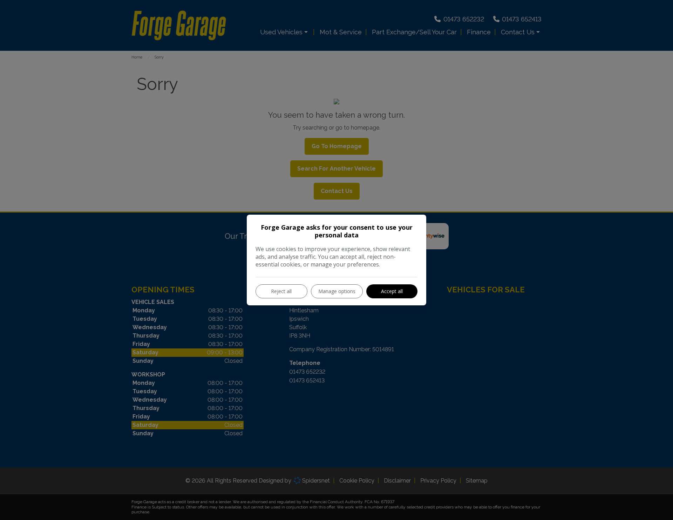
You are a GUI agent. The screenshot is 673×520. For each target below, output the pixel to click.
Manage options (336, 291)
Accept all (392, 291)
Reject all (281, 291)
